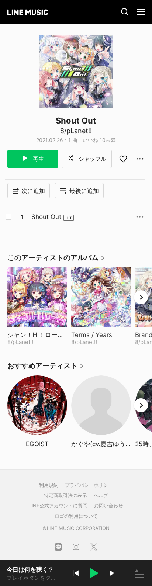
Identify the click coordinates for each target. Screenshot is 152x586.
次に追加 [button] (33, 190)
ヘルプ (101, 495)
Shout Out (46, 217)
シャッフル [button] (91, 158)
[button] (94, 574)
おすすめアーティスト (45, 368)
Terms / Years (101, 335)
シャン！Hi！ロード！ (37, 335)
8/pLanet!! (76, 131)
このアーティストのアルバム (56, 260)
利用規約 (48, 485)
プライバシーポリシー (89, 485)
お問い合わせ (108, 506)
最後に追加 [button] (84, 190)
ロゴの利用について (76, 516)
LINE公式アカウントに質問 (58, 506)
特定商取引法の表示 (65, 495)
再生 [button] (37, 158)
